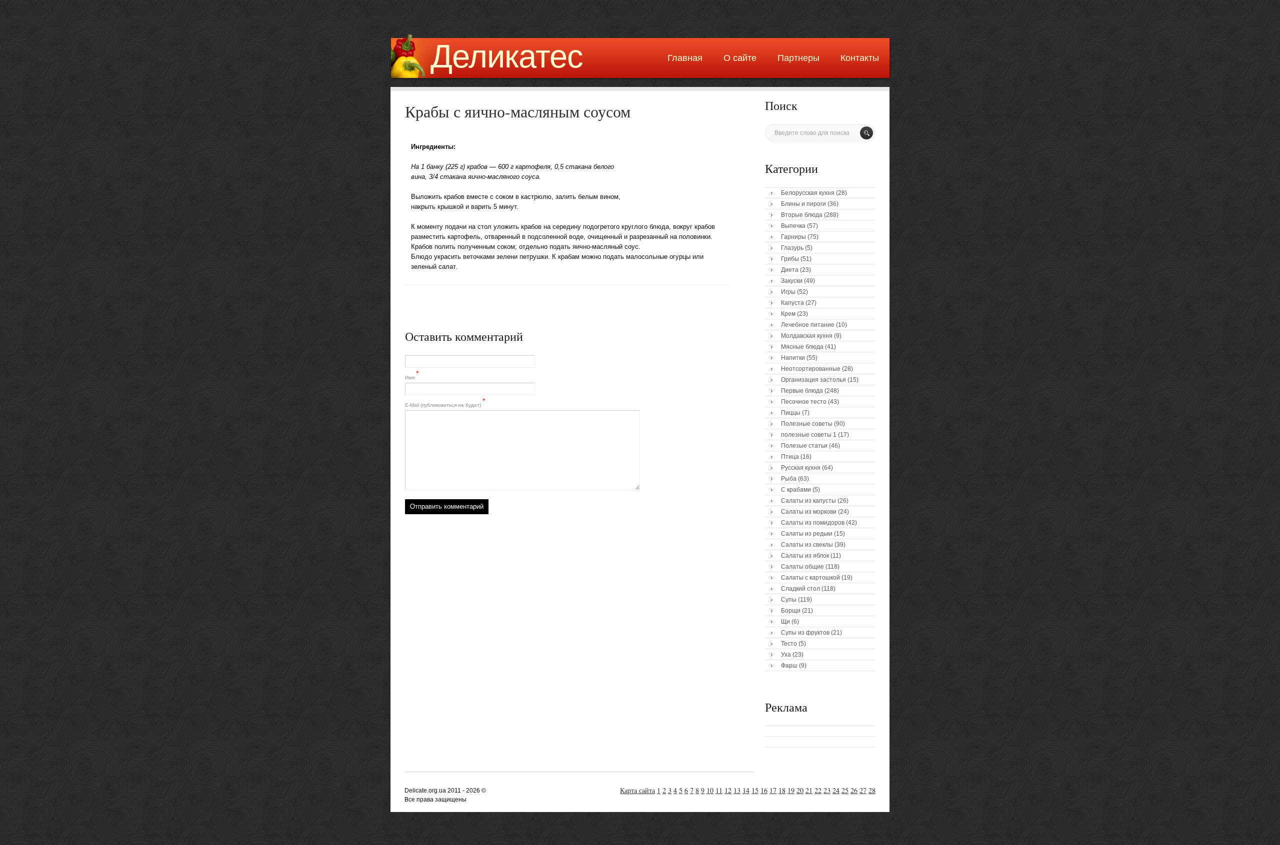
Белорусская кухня (807, 192)
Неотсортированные (810, 368)
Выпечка (793, 225)
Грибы (790, 258)
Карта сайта (637, 790)
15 (755, 790)
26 (854, 790)
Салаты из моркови (808, 511)
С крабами (796, 489)
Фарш (789, 665)
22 (818, 790)
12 (728, 790)
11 (719, 790)
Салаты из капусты (808, 500)
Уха (786, 654)
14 (746, 790)
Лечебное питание (807, 324)
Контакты (859, 58)
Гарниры (793, 236)
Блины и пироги (803, 203)
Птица (790, 456)
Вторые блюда (801, 214)
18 (782, 790)
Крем (788, 313)
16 (764, 790)
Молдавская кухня (806, 335)
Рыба (788, 478)
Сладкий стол (800, 588)
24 (836, 790)
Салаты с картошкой (810, 577)
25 (845, 790)
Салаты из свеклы (807, 544)
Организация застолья (813, 379)
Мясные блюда (802, 346)
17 (773, 790)
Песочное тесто (803, 401)
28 (872, 790)
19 (791, 790)
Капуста (792, 302)
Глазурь (792, 247)
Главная (685, 58)
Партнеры (799, 58)
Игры (788, 291)
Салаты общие (802, 566)
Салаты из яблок (805, 555)
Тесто (789, 643)
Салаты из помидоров (812, 522)
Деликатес (506, 56)
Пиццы (790, 412)
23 (827, 790)
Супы (788, 599)
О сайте (740, 58)
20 (800, 790)
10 (710, 790)
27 (863, 790)
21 (809, 790)
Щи (785, 621)
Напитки (793, 357)
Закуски (791, 280)
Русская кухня (800, 467)
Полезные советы (806, 423)
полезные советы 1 (808, 434)
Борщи (790, 610)
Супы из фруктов (805, 632)
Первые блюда (802, 390)
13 (737, 790)
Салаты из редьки (806, 533)
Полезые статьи (804, 445)
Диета (789, 269)
